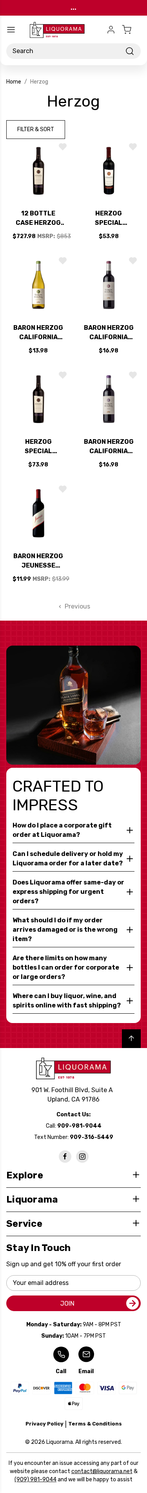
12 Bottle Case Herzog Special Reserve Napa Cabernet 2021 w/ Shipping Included (38, 219)
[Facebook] (65, 1156)
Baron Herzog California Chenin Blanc (38, 333)
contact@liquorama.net (101, 1471)
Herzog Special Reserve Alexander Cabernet (109, 219)
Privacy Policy (44, 1424)
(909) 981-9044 (35, 1479)
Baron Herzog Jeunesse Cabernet (38, 561)
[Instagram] (82, 1156)
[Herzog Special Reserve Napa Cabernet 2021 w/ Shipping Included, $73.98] (38, 399)
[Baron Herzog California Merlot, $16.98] (109, 399)
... (73, 7)
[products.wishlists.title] (62, 146)
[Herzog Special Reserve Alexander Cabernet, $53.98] (109, 171)
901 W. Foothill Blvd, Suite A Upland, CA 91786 (73, 1094)
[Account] (111, 29)
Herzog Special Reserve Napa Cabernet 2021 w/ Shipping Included (38, 447)
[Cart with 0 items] (131, 29)
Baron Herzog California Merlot (109, 447)
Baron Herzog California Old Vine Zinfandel (109, 333)
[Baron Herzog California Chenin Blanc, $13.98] (38, 285)
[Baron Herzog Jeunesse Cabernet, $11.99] (38, 513)
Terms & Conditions (95, 1424)
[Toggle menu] (11, 29)
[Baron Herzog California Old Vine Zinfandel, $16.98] (109, 285)
